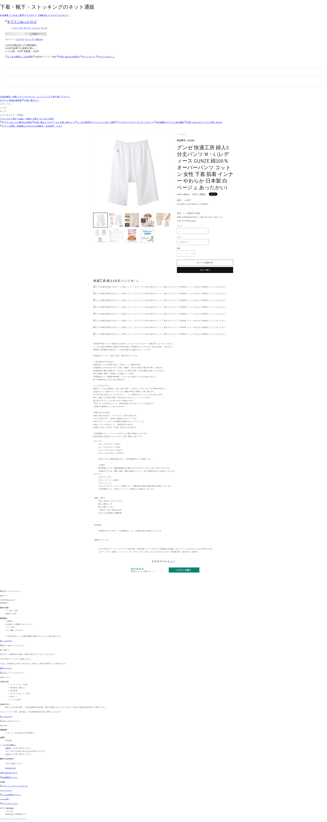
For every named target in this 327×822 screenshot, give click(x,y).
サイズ (179, 226)
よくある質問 (26, 56)
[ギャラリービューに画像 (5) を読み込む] (163, 220)
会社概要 (4, 15)
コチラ (7, 754)
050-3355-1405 (10, 768)
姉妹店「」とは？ (50, 126)
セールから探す (46, 118)
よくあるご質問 (16, 15)
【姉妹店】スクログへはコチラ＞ (53, 15)
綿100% (39, 39)
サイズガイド (30, 15)
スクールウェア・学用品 (11, 115)
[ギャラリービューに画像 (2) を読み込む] (116, 220)
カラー (179, 237)
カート (92, 56)
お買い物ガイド (67, 122)
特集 (8, 96)
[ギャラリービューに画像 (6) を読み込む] (100, 236)
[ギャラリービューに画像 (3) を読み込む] (132, 220)
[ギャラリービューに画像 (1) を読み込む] (100, 220)
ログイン (110, 56)
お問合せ (76, 56)
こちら (193, 221)
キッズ (32, 28)
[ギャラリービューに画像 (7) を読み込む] (116, 236)
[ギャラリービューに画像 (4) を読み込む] (147, 220)
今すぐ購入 (205, 270)
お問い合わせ (216, 122)
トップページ (182, 134)
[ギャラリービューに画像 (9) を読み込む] (147, 236)
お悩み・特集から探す (28, 118)
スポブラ (20, 39)
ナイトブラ (30, 39)
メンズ (44, 28)
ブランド (61, 96)
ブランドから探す (8, 118)
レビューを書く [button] (184, 570)
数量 (178, 248)
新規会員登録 (15, 100)
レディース (17, 28)
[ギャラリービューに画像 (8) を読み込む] (132, 236)
